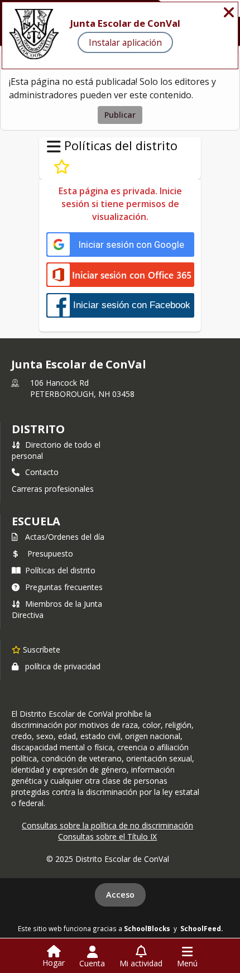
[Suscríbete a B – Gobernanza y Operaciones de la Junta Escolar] (61, 167)
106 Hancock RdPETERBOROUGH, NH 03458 (82, 388)
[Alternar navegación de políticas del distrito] (54, 147)
